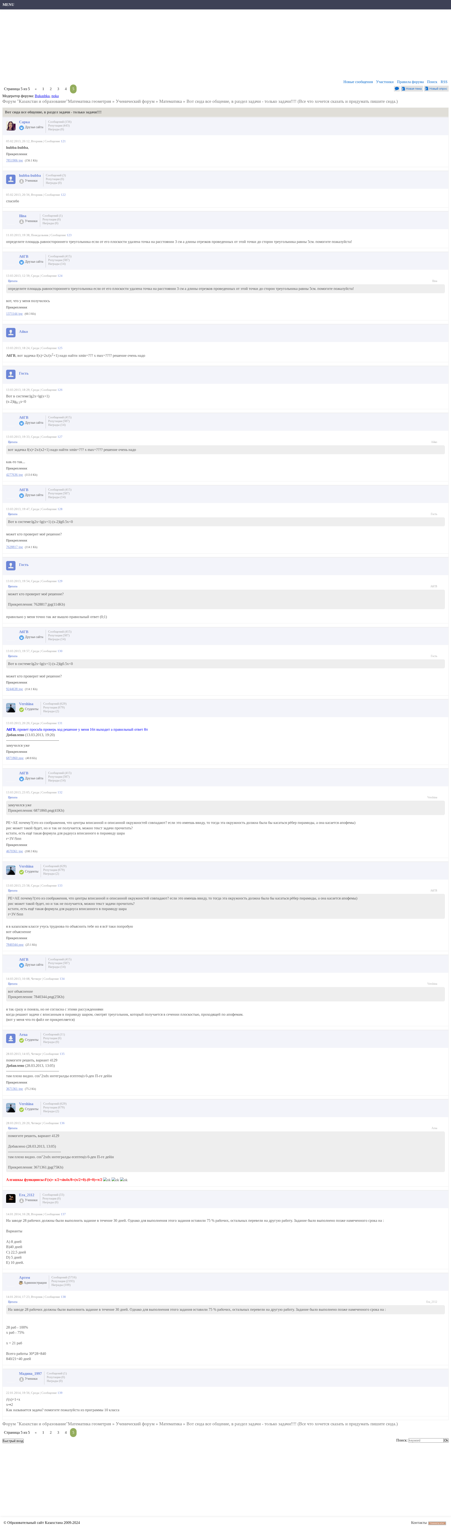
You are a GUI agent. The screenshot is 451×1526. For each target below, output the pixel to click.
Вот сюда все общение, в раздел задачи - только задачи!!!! (241, 101)
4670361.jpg (14, 851)
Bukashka (42, 96)
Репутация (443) (59, 125)
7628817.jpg (14, 547)
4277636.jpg (14, 475)
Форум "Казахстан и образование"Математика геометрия (56, 101)
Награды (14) (57, 263)
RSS (444, 82)
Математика (170, 101)
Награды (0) (56, 129)
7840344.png (14, 944)
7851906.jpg (14, 160)
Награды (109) (60, 1285)
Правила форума (410, 82)
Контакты (419, 1523)
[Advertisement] (144, 46)
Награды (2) (51, 711)
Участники (385, 82)
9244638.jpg (14, 689)
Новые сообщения (358, 82)
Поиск (432, 82)
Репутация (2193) (62, 1281)
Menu (8, 5)
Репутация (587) (59, 260)
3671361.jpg (14, 1089)
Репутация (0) (55, 179)
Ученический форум (135, 101)
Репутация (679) (54, 707)
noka (55, 96)
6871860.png (14, 758)
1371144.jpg (14, 313)
